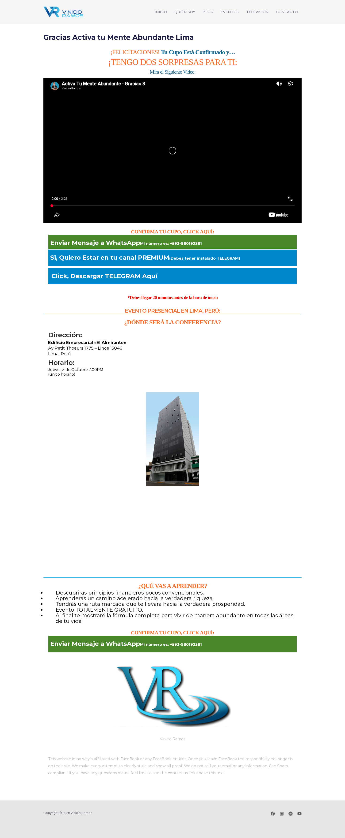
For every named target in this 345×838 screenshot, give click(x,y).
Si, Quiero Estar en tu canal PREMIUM (145, 257)
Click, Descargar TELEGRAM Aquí (104, 276)
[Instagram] (282, 814)
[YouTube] (299, 814)
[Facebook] (273, 814)
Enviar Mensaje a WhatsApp (126, 243)
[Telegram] (290, 814)
